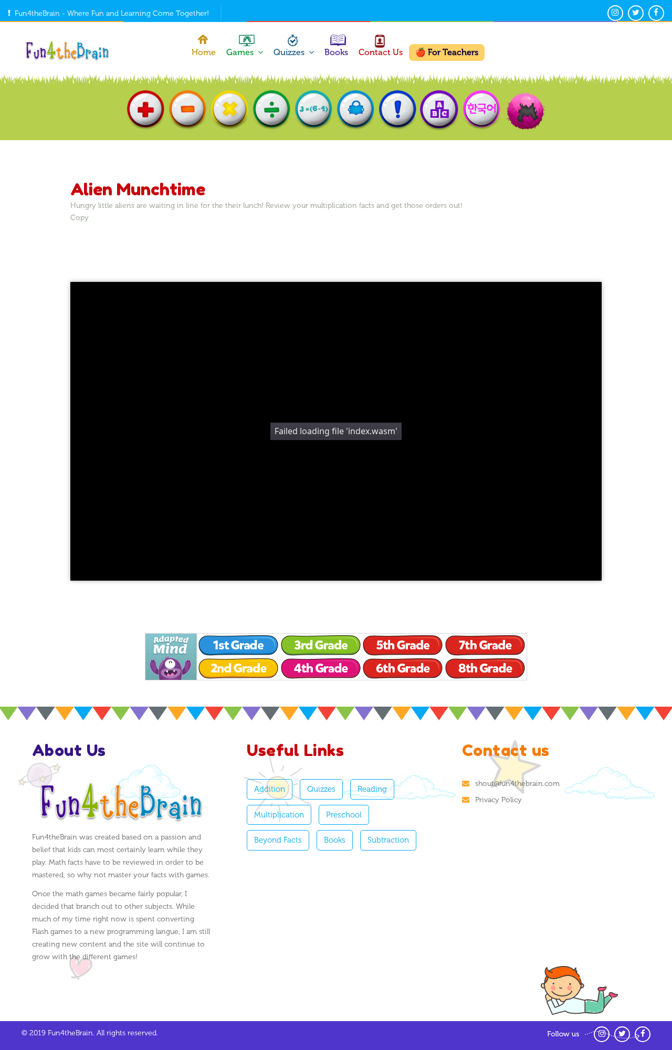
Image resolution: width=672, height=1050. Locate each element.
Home (204, 52)
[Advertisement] (336, 246)
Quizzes (289, 52)
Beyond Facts (278, 840)
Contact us (381, 52)
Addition (269, 789)
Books (336, 52)
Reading (372, 789)
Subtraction (388, 840)
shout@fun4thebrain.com (517, 783)
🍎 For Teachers (446, 52)
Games (240, 52)
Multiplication (279, 815)
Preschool (344, 815)
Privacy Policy (498, 799)
